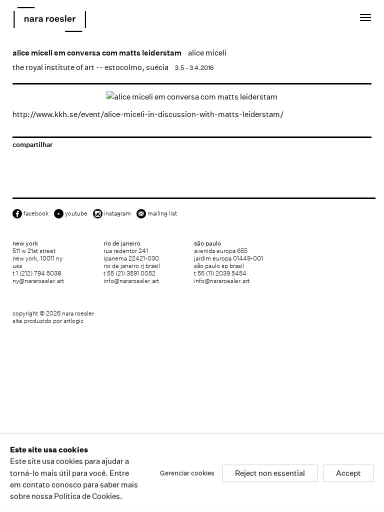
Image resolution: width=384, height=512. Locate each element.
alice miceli (207, 53)
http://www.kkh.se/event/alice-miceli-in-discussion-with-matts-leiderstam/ (148, 114)
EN (316, 19)
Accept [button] (348, 473)
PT (330, 19)
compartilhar (32, 144)
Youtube (76, 213)
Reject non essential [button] (270, 473)
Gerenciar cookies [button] (187, 472)
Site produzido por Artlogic (48, 320)
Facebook (36, 213)
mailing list (162, 213)
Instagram (117, 213)
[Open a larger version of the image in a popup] (192, 96)
